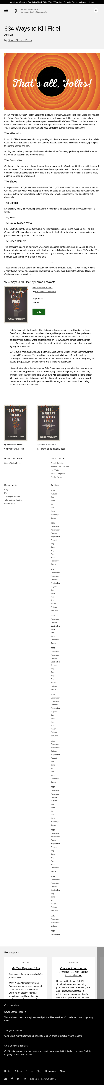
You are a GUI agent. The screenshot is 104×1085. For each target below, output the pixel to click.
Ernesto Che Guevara (60, 467)
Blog (39, 1071)
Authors (18, 1071)
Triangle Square (11, 1030)
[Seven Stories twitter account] (18, 1078)
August (54, 494)
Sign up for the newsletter (41, 1079)
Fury (6, 490)
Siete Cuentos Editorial (15, 1046)
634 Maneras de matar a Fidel (51, 449)
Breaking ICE (9, 503)
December (55, 526)
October (54, 533)
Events (29, 1071)
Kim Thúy (55, 470)
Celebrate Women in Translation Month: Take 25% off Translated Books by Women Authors (47, 2)
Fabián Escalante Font (45, 291)
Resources (50, 1071)
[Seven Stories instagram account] (25, 1078)
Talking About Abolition (13, 500)
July (52, 497)
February (54, 514)
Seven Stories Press (30, 9)
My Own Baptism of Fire (26, 968)
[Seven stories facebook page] (12, 1078)
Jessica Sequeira (58, 473)
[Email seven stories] (5, 1078)
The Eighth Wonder (12, 496)
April (53, 507)
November (55, 530)
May (52, 504)
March (53, 511)
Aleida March (56, 477)
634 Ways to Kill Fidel (42, 287)
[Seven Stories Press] (16, 11)
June (53, 501)
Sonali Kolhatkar (57, 463)
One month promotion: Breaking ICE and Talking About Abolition (73, 972)
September (55, 537)
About (62, 1071)
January (54, 518)
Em (5, 493)
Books (7, 1071)
